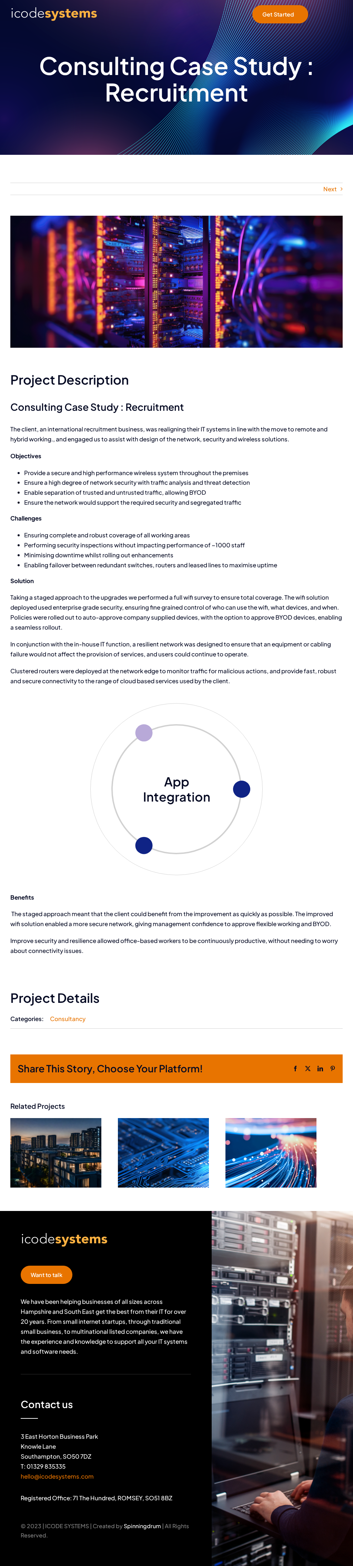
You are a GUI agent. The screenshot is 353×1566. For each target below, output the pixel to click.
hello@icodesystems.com (57, 1476)
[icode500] (53, 8)
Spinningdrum (142, 1526)
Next (330, 189)
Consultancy (67, 1018)
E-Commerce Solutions (176, 789)
